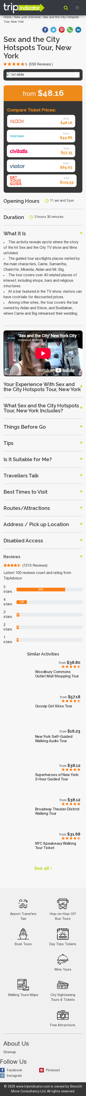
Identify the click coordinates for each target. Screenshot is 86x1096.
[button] (9, 75)
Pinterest (53, 1070)
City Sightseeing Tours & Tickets (62, 997)
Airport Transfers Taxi (23, 916)
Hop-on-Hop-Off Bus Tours (63, 916)
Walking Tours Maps (23, 995)
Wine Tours (62, 969)
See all (42, 869)
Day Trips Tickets (62, 944)
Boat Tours (23, 944)
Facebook (14, 1070)
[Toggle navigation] (77, 8)
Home (7, 17)
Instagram (14, 1075)
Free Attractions (62, 1025)
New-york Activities (27, 17)
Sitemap (9, 1052)
